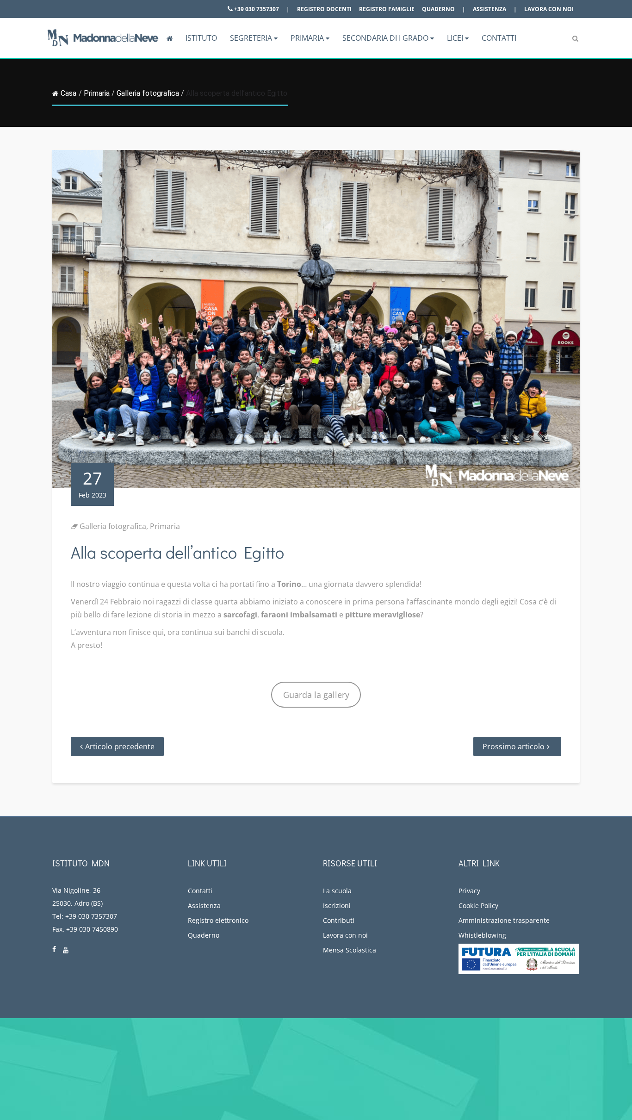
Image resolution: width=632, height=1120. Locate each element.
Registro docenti (324, 9)
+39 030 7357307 (256, 9)
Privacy (469, 890)
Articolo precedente (120, 746)
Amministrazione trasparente (504, 920)
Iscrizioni (337, 905)
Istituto (201, 38)
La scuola (337, 890)
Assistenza (489, 9)
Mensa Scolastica (349, 950)
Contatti (499, 38)
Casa (68, 93)
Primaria (308, 38)
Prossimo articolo (514, 746)
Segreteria (252, 38)
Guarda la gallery (316, 694)
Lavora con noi (549, 9)
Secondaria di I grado (386, 38)
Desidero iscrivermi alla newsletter (548, 1070)
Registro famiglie (387, 9)
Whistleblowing (482, 935)
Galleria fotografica (148, 93)
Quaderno (438, 9)
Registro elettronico (218, 920)
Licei (456, 38)
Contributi (338, 920)
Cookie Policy (478, 905)
